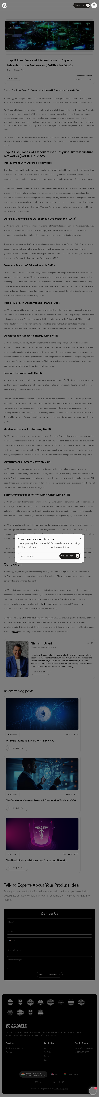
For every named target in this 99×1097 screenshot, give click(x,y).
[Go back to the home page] (4, 5)
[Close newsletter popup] (80, 538)
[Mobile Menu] (94, 5)
